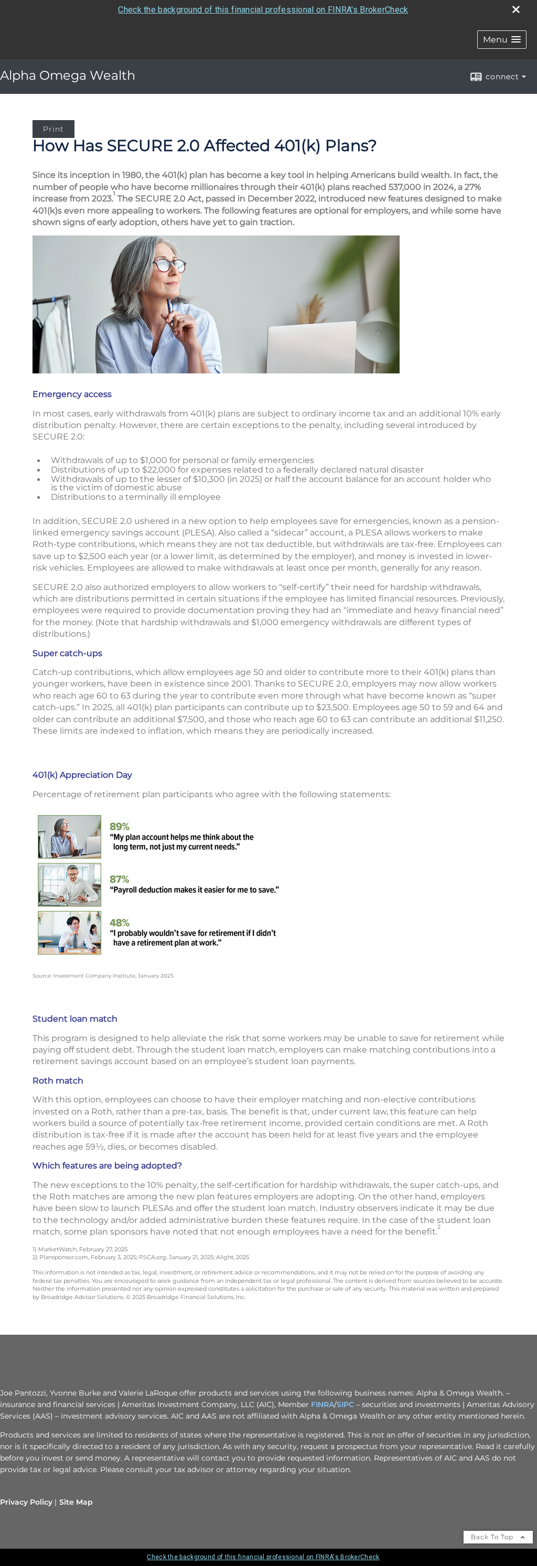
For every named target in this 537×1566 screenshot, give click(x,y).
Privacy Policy (26, 1502)
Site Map (76, 1502)
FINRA (322, 1404)
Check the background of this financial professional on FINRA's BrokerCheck (263, 10)
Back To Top (493, 1537)
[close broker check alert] (516, 9)
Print (53, 129)
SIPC (345, 1404)
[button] (502, 39)
